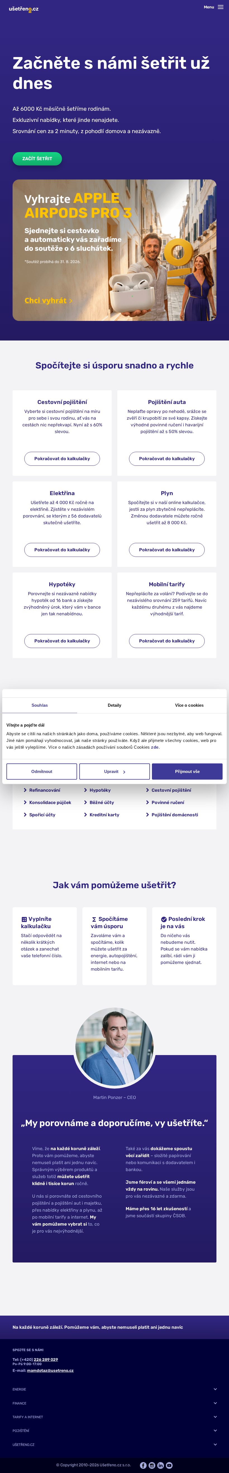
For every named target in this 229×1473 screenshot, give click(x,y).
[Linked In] (160, 1465)
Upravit (111, 771)
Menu (209, 7)
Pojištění (21, 1431)
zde (155, 747)
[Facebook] (143, 1465)
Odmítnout (41, 771)
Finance (19, 1403)
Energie (19, 1389)
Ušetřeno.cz (23, 1445)
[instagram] (152, 1465)
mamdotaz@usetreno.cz (50, 1370)
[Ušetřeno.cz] (23, 8)
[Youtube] (169, 1465)
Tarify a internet (28, 1417)
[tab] (114, 1389)
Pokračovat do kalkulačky (62, 458)
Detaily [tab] (114, 705)
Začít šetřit (37, 158)
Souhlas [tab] (40, 705)
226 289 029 (46, 1359)
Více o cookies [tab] (189, 705)
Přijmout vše (187, 771)
